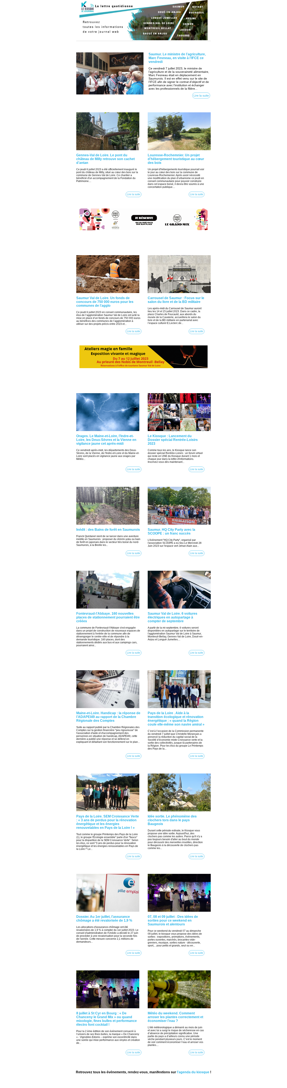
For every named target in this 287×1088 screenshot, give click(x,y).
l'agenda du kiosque (193, 1072)
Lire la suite (201, 95)
